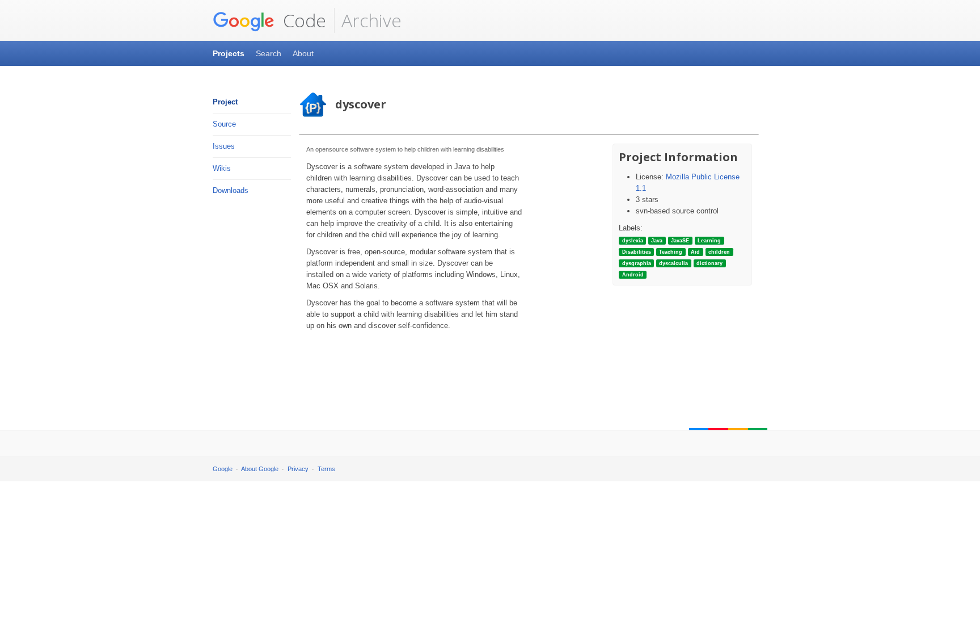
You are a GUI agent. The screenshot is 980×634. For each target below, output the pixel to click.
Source (224, 124)
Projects (228, 53)
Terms (326, 468)
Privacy (298, 468)
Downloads (230, 190)
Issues (224, 146)
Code (302, 20)
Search (268, 53)
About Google (259, 468)
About (303, 53)
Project (225, 102)
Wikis (222, 168)
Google (223, 468)
